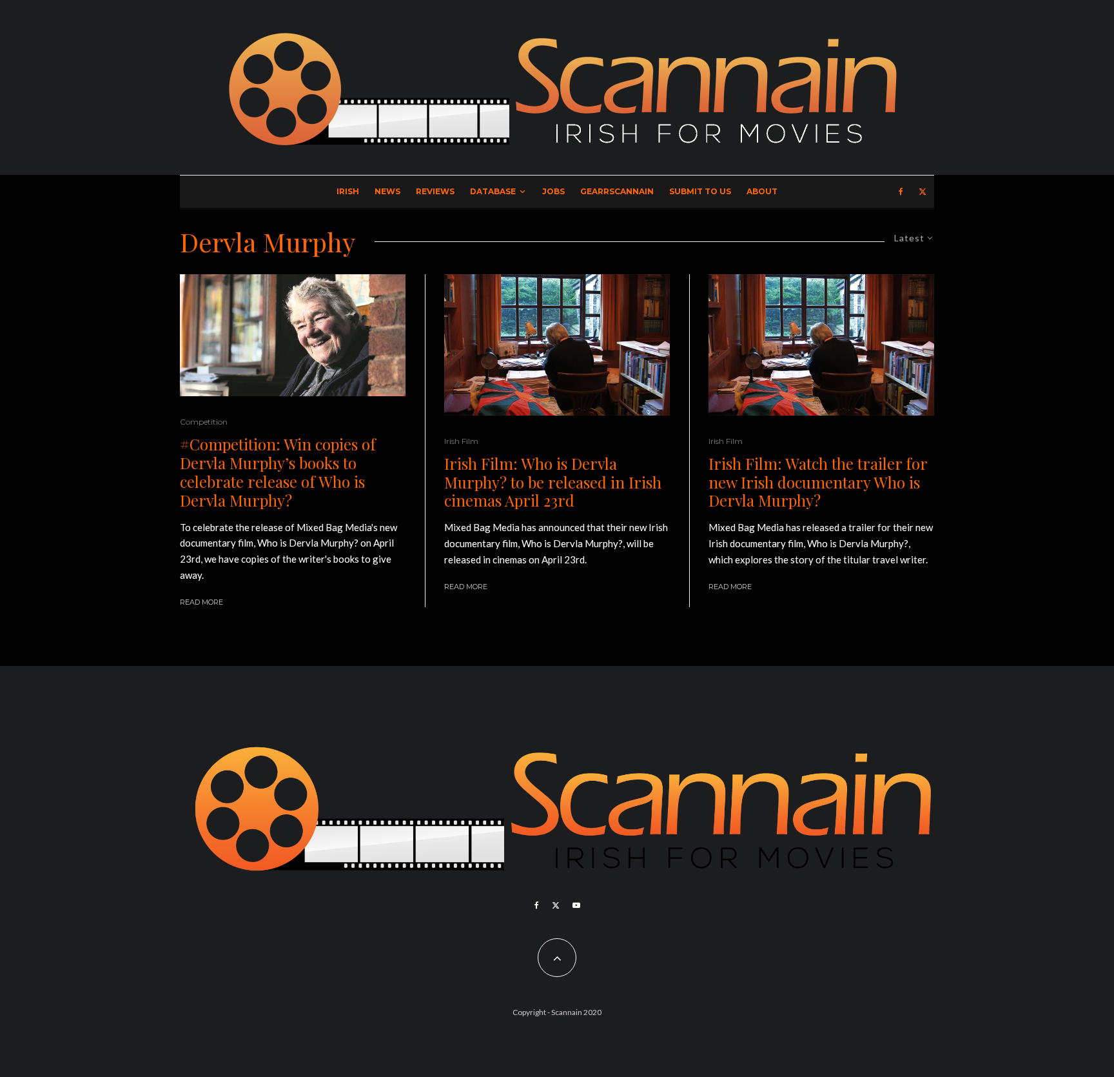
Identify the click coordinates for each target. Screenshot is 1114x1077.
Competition (204, 422)
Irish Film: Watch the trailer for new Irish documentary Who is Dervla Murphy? (817, 482)
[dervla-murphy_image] (293, 335)
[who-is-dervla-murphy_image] (557, 345)
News (387, 191)
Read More (201, 602)
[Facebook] (901, 192)
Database (493, 191)
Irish (348, 191)
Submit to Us (700, 191)
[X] (922, 192)
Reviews (435, 191)
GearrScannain (617, 191)
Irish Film (461, 441)
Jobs (553, 191)
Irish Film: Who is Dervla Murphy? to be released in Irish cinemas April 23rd (552, 482)
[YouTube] (576, 905)
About (762, 191)
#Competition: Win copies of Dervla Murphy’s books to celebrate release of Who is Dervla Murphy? (278, 472)
